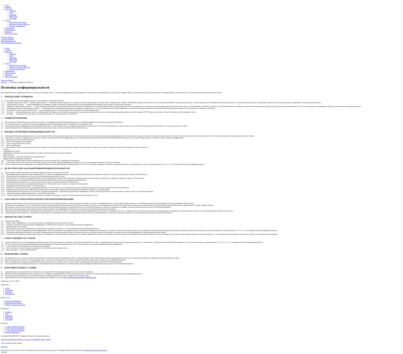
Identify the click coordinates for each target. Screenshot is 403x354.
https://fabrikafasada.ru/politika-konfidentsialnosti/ (79, 277)
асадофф (13, 18)
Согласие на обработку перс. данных (37, 339)
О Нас (7, 5)
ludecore (12, 11)
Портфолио (10, 43)
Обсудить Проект (11, 34)
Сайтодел (4, 347)
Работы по (19, 24)
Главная (8, 7)
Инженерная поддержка (13, 303)
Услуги (7, 20)
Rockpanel (8, 316)
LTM (7, 314)
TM (11, 13)
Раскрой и (17, 26)
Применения (9, 294)
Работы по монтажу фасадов (15, 305)
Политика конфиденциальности (12, 339)
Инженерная (17, 22)
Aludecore (8, 312)
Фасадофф (8, 319)
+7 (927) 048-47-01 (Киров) (14, 330)
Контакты (8, 32)
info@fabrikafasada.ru (8, 41)
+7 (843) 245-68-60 (7, 39)
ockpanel (12, 15)
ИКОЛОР (13, 17)
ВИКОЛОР (9, 318)
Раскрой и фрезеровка (13, 301)
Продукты (8, 9)
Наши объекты (10, 30)
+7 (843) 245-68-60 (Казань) (15, 327)
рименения (9, 28)
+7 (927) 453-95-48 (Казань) (15, 329)
